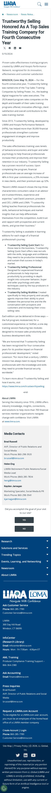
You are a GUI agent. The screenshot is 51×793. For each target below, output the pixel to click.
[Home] (3, 14)
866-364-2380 (10, 665)
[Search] (39, 4)
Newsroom (12, 14)
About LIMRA (8, 574)
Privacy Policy (21, 745)
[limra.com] (12, 4)
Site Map (7, 745)
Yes (24, 520)
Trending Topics (11, 554)
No (24, 528)
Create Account (10, 730)
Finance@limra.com (19, 676)
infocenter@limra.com (20, 645)
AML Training (10, 657)
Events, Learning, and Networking (21, 561)
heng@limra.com (12, 480)
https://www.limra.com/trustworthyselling (23, 386)
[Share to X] (4, 48)
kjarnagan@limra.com (15, 499)
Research (6, 541)
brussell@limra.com (14, 458)
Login (23, 730)
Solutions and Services (14, 548)
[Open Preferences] (4, 788)
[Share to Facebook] (9, 48)
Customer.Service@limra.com (17, 612)
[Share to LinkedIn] (15, 48)
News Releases (28, 14)
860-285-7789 (17, 609)
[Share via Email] (20, 48)
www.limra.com (12, 421)
